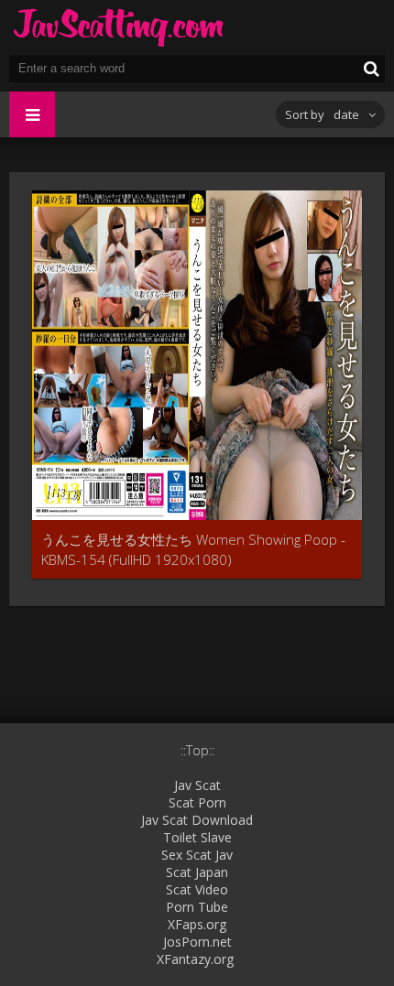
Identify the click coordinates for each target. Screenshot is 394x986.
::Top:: (197, 750)
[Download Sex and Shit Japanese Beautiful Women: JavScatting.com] (119, 27)
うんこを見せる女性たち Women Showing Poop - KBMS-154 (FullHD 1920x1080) (193, 549)
